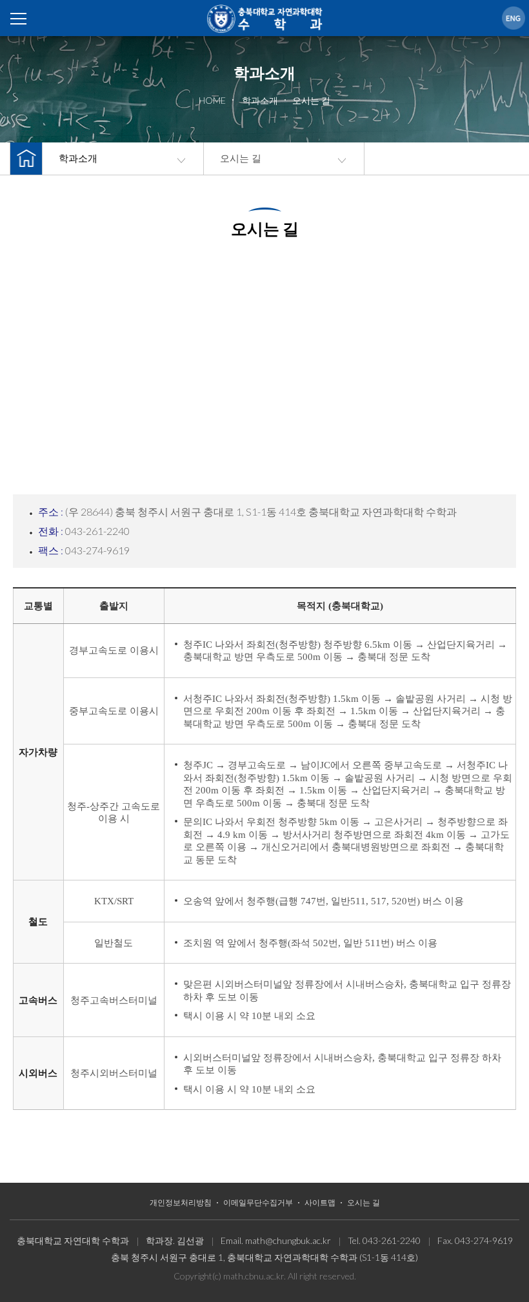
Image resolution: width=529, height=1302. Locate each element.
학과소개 (78, 158)
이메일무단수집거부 (258, 1202)
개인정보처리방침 (181, 1202)
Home (264, 19)
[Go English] (513, 17)
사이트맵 (319, 1202)
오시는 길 (240, 158)
